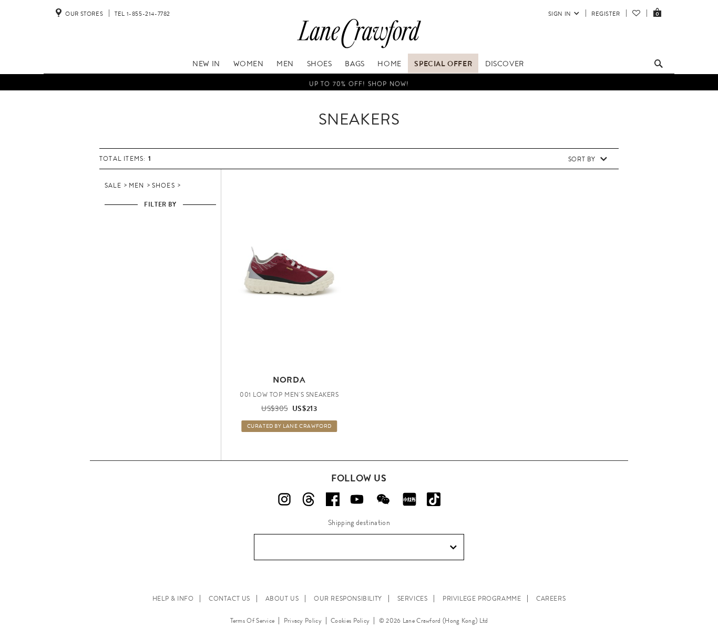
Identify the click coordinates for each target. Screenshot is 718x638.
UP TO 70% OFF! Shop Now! (359, 83)
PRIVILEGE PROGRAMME (482, 598)
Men (285, 63)
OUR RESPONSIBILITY (348, 598)
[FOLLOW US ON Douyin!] (434, 499)
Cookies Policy (350, 620)
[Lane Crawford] (359, 48)
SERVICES (412, 598)
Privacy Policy (303, 620)
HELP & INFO (173, 598)
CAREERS (551, 598)
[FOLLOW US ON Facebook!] (333, 499)
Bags (354, 63)
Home (389, 63)
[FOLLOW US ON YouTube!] (357, 499)
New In (206, 63)
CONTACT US (229, 598)
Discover (504, 63)
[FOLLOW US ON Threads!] (308, 499)
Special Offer (443, 63)
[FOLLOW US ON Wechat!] (383, 499)
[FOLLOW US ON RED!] (409, 499)
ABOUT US (282, 598)
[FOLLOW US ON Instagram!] (284, 499)
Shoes (319, 63)
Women (248, 63)
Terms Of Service (252, 620)
